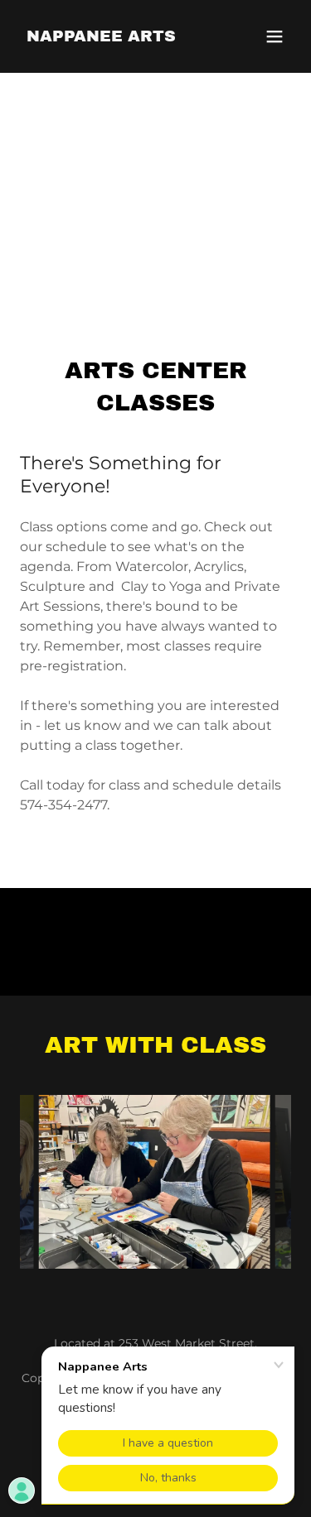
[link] (101, 37)
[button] (274, 36)
